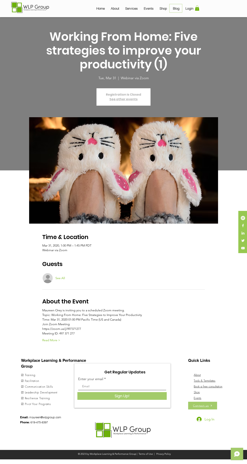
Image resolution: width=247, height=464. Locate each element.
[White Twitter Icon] (243, 240)
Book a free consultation (208, 386)
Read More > (51, 340)
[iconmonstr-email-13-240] (243, 218)
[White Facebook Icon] (243, 225)
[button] (197, 8)
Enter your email (90, 379)
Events (197, 398)
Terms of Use (146, 453)
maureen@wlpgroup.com (45, 417)
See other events (123, 99)
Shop (197, 392)
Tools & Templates (204, 381)
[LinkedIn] (243, 233)
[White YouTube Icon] (243, 248)
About (197, 375)
